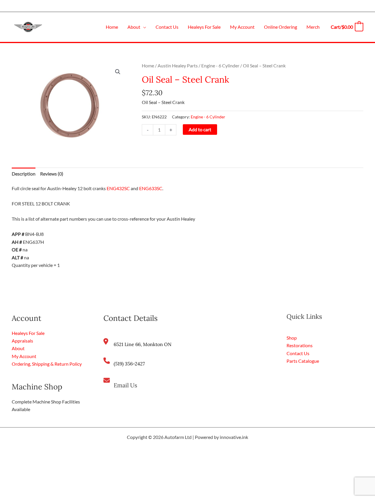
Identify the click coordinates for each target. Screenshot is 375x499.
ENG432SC (118, 188)
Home (148, 65)
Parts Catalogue (303, 361)
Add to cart (200, 129)
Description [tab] (23, 173)
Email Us (125, 385)
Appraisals (22, 340)
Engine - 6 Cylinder (220, 65)
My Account (24, 356)
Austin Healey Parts (178, 65)
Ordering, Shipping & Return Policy (47, 364)
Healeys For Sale (28, 333)
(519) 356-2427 (129, 364)
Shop (292, 337)
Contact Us (298, 353)
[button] (143, 27)
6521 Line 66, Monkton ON (142, 344)
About (18, 348)
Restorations (300, 345)
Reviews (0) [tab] (51, 173)
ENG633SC (150, 188)
